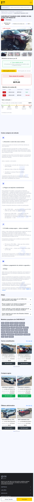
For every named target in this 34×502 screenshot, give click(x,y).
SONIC (15, 332)
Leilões (3, 490)
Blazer (6, 323)
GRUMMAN (19, 327)
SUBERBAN (9, 332)
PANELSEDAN (18, 334)
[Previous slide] (3, 37)
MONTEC (25, 327)
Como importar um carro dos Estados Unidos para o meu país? (15, 314)
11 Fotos (6, 49)
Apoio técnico (6, 496)
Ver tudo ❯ (29, 341)
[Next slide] (29, 37)
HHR (13, 329)
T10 (3, 336)
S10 (3, 323)
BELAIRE (22, 323)
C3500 (12, 327)
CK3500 (21, 332)
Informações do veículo (24, 71)
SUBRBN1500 (19, 329)
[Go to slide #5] (30, 54)
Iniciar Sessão (9, 499)
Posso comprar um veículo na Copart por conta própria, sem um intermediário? (14, 304)
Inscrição (24, 499)
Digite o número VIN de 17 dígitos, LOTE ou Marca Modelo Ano (20, 7)
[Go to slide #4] (24, 54)
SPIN (3, 329)
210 (11, 325)
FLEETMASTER (5, 327)
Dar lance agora (8, 363)
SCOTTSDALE (5, 325)
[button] (5, 7)
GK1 (6, 336)
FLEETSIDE (27, 334)
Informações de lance (9, 71)
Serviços (4, 493)
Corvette (4, 334)
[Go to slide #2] (11, 54)
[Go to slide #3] (17, 54)
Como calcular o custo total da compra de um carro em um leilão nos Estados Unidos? (15, 309)
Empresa (4, 487)
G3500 (16, 323)
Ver (12, 49)
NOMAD (11, 336)
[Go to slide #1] (4, 54)
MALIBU (8, 329)
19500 (3, 332)
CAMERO (21, 325)
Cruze (25, 329)
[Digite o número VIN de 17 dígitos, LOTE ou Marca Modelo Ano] (30, 7)
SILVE (11, 323)
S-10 (26, 332)
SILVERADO (10, 334)
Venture (16, 325)
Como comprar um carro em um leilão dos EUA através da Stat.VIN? (14, 299)
